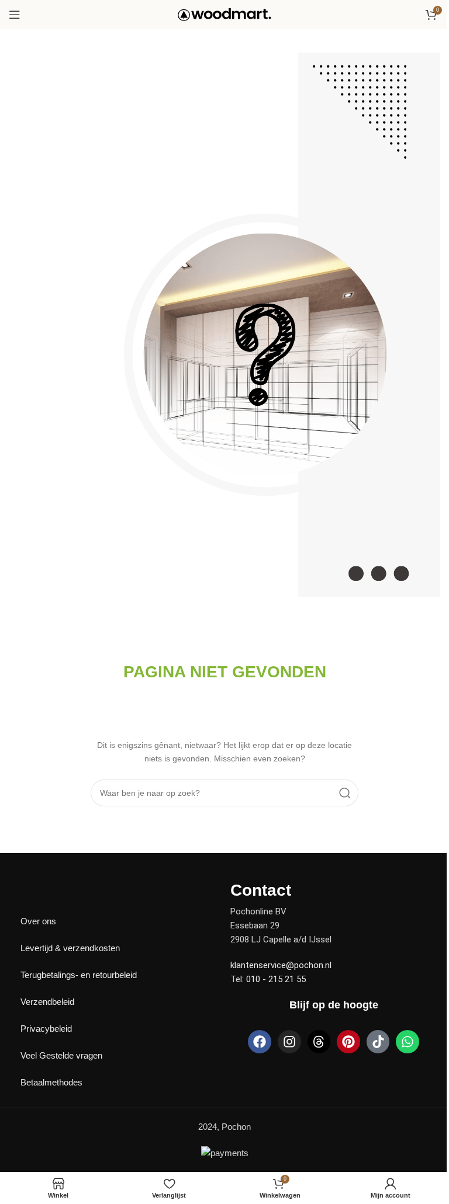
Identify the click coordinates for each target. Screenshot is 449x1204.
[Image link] (50, 889)
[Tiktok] (378, 1041)
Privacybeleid (46, 1029)
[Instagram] (289, 1041)
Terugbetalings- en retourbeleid (78, 975)
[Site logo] (224, 14)
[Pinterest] (348, 1041)
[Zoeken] (344, 793)
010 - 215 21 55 (276, 979)
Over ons (38, 921)
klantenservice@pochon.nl (280, 965)
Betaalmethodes (51, 1082)
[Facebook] (259, 1041)
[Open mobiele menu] (14, 14)
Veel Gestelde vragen (61, 1055)
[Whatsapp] (407, 1041)
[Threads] (319, 1041)
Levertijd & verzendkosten (70, 948)
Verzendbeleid (47, 1002)
